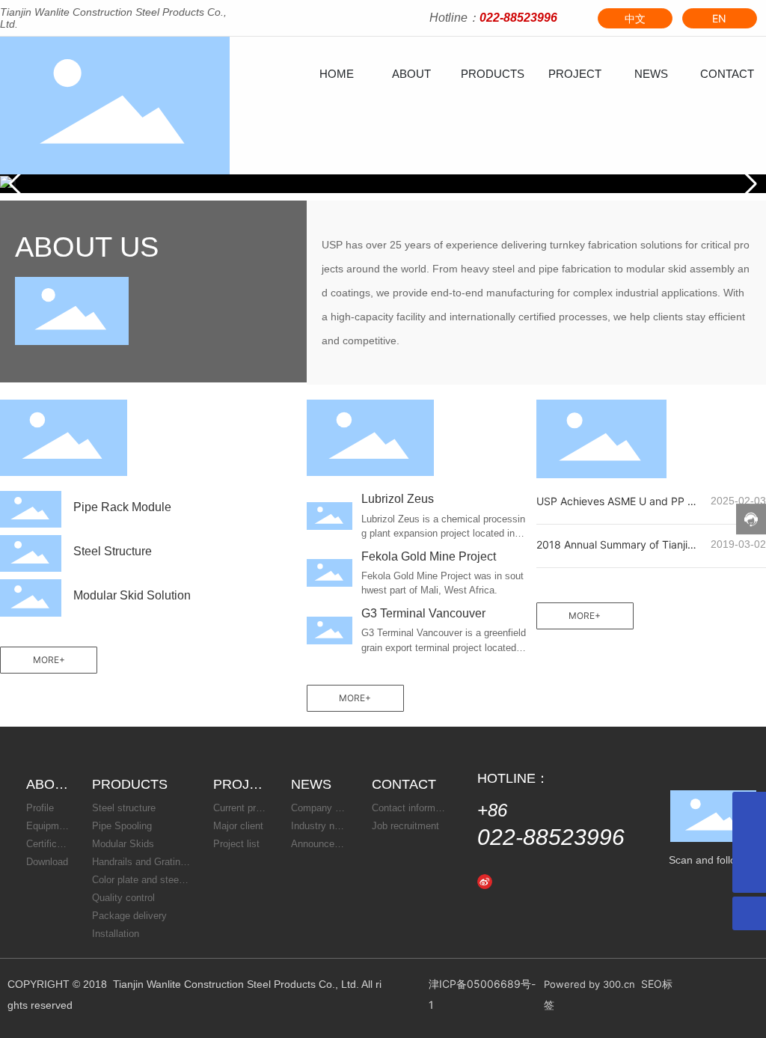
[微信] (507, 879)
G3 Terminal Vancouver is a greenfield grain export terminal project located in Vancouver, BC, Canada (444, 647)
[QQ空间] (552, 879)
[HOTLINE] (749, 842)
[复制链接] (574, 879)
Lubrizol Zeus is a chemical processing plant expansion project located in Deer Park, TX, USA (443, 533)
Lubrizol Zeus (397, 498)
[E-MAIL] (749, 808)
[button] (748, 184)
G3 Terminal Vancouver (423, 613)
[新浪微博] (484, 879)
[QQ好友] (529, 879)
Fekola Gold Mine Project (428, 556)
